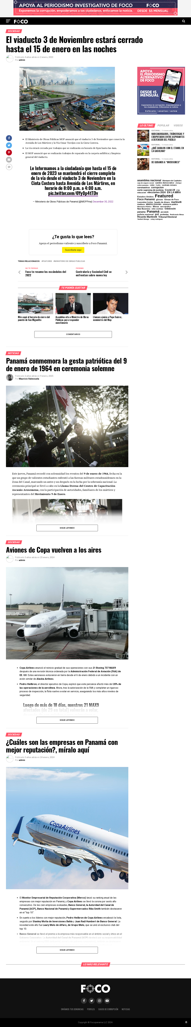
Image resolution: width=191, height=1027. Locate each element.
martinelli (176, 202)
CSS (178, 190)
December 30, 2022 (103, 201)
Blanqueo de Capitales (172, 181)
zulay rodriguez (157, 219)
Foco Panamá (146, 199)
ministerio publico (170, 204)
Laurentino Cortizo (145, 202)
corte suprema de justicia (150, 190)
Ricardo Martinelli (147, 217)
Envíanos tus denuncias (72, 1009)
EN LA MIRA (174, 192)
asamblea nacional (149, 180)
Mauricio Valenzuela (29, 379)
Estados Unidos (145, 197)
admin (22, 60)
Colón (158, 185)
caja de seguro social (145, 183)
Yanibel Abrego (143, 219)
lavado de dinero (162, 202)
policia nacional (145, 214)
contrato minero (169, 185)
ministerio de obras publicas (70, 261)
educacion (141, 192)
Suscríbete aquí (73, 250)
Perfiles (91, 1009)
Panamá (153, 211)
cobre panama (142, 185)
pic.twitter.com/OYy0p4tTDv (73, 193)
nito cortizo (157, 209)
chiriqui (178, 183)
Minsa (156, 206)
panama (141, 212)
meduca (141, 204)
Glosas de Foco (171, 200)
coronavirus (143, 187)
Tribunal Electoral (167, 217)
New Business (143, 209)
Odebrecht (170, 209)
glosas (159, 199)
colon (152, 185)
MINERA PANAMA (153, 204)
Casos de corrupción (108, 1009)
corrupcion (157, 187)
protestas (164, 215)
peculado (164, 212)
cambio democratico (164, 183)
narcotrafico (165, 207)
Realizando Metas (177, 214)
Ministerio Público (144, 207)
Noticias (126, 1009)
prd (157, 214)
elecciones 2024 (156, 192)
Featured (47, 261)
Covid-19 (170, 190)
